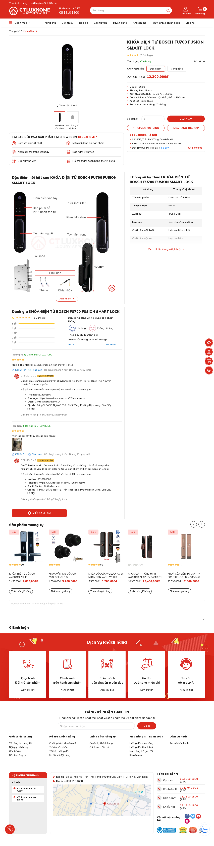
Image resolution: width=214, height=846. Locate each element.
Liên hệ (53, 3)
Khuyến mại (136, 755)
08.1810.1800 (69, 13)
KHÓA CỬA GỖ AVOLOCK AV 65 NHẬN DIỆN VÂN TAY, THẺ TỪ (106, 575)
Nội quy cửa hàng (18, 747)
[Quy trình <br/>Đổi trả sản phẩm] (27, 664)
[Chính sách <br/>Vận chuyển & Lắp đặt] (107, 664)
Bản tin (83, 22)
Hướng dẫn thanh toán (142, 747)
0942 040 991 (194, 147)
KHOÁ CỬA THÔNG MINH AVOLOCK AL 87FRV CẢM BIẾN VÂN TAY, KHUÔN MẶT (145, 575)
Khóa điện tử (30, 31)
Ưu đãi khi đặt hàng (59, 755)
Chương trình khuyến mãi (62, 743)
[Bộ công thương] (166, 830)
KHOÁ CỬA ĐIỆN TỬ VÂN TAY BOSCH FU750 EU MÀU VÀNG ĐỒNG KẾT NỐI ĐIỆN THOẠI (184, 575)
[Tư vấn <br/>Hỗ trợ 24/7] (186, 664)
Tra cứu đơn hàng (18, 3)
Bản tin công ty (17, 755)
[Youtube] (198, 816)
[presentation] (122, 71)
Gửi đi (147, 725)
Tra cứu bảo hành (179, 743)
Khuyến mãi (140, 22)
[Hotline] (10, 829)
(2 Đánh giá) (147, 55)
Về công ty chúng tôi (20, 743)
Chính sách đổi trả (99, 747)
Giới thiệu (67, 22)
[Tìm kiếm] (168, 10)
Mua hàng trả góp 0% (141, 751)
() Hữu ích (20, 369)
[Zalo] (205, 829)
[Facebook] (187, 816)
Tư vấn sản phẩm (58, 747)
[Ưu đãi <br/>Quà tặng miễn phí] (146, 664)
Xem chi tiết (27, 689)
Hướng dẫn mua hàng (141, 743)
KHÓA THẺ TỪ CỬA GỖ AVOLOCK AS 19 (22, 575)
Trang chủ (49, 22)
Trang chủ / (15, 31)
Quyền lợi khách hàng (101, 743)
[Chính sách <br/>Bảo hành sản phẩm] (67, 664)
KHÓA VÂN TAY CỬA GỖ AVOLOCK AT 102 (62, 575)
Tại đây (165, 147)
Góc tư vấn (100, 22)
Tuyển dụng (120, 22)
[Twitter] (192, 816)
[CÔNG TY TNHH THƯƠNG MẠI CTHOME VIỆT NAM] (29, 10)
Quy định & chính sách (166, 22)
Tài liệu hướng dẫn (59, 751)
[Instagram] (187, 821)
